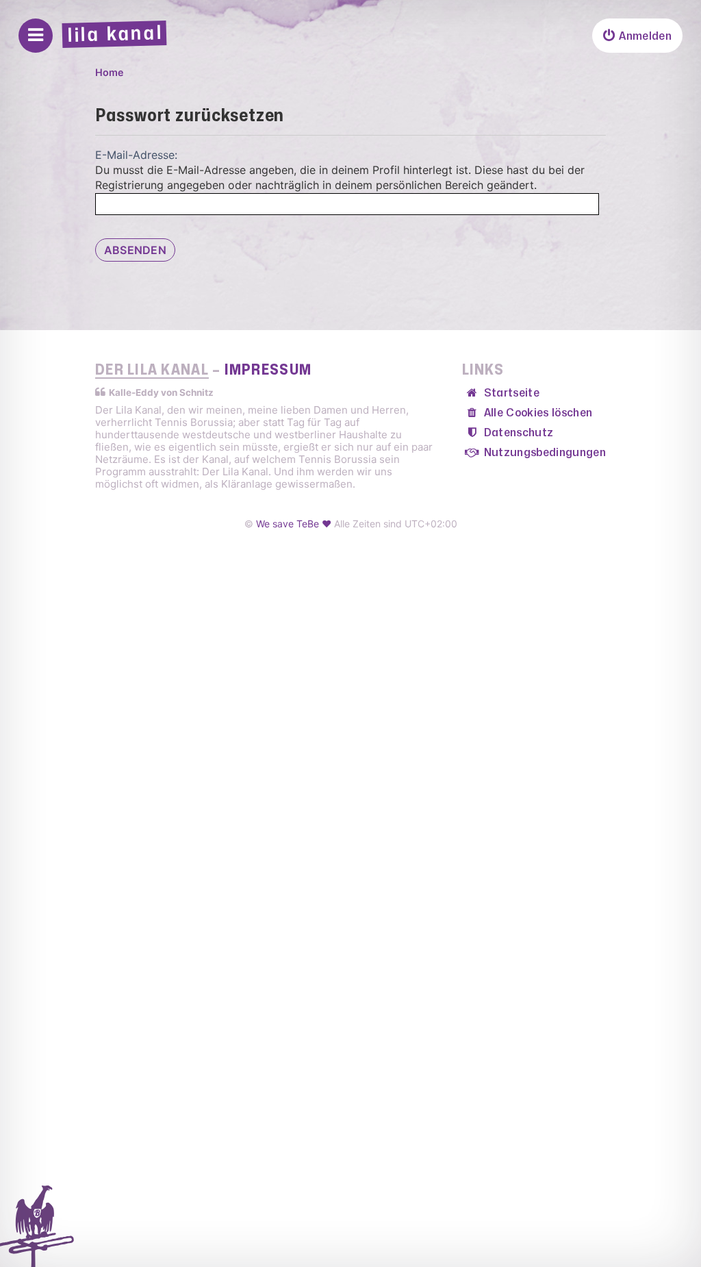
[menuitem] (637, 35)
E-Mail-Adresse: (136, 155)
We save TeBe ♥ (293, 523)
